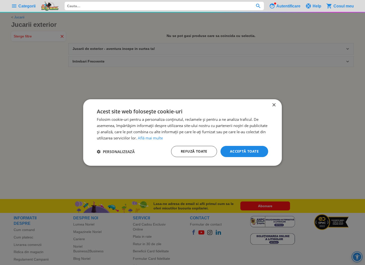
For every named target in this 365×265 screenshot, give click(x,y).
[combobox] (164, 5)
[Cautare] (258, 5)
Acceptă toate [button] (244, 151)
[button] (116, 151)
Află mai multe (150, 137)
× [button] (274, 105)
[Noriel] (49, 6)
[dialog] (182, 132)
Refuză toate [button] (194, 151)
